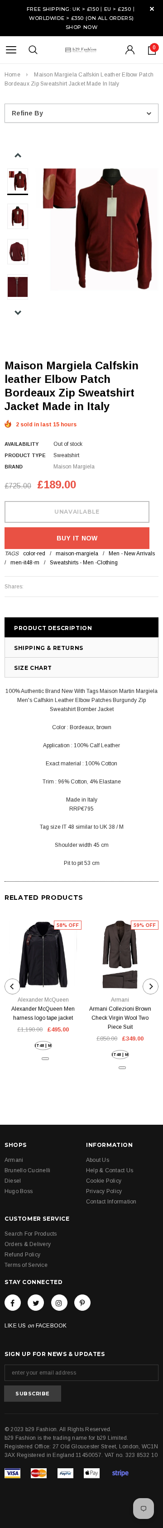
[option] (96, 229)
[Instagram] (59, 1302)
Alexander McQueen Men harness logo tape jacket (43, 1013)
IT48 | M (43, 1045)
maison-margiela (77, 553)
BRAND (14, 466)
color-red (34, 553)
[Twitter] (36, 1302)
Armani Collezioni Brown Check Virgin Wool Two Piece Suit (120, 1018)
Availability (21, 444)
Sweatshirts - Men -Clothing (84, 562)
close (152, 9)
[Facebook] (13, 1302)
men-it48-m (24, 562)
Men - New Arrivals (132, 553)
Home (12, 75)
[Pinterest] (82, 1302)
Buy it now (77, 538)
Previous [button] (18, 155)
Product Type (25, 455)
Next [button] (18, 312)
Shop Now (81, 27)
